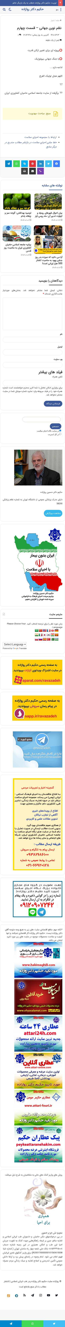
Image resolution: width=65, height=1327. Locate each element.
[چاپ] (24, 171)
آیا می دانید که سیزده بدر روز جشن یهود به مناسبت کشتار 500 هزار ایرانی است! (48, 260)
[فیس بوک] (56, 163)
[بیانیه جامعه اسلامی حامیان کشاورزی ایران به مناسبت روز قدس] (17, 233)
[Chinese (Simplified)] (40, 630)
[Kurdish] (52, 635)
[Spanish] (44, 639)
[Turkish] (48, 639)
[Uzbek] (56, 639)
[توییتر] (48, 163)
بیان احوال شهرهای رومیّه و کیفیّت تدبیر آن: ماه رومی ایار (48, 214)
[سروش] (16, 1296)
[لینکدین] (40, 163)
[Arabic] (36, 630)
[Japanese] (44, 635)
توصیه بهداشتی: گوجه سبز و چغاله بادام (18, 214)
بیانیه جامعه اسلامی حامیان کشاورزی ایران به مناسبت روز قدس (17, 248)
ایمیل (60, 347)
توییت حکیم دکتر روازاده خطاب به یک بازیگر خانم (34, 3)
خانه (58, 20)
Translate (23, 648)
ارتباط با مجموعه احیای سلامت (40, 137)
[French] (48, 630)
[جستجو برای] (4, 11)
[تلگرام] (8, 163)
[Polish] (36, 639)
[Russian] (40, 639)
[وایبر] (40, 171)
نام (61, 334)
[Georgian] (52, 630)
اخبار (52, 20)
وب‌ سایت (58, 359)
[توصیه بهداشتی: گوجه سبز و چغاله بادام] (17, 202)
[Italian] (40, 635)
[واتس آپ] (16, 163)
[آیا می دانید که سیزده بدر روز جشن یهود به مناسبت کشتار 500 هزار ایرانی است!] (48, 239)
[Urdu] (52, 639)
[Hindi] (36, 635)
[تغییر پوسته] (10, 11)
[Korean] (48, 635)
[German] (56, 630)
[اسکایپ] (24, 163)
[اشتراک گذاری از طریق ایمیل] (32, 171)
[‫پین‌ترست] (32, 163)
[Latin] (56, 635)
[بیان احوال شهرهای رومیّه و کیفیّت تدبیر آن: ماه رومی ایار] (48, 202)
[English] (44, 630)
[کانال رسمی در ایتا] (8, 1296)
